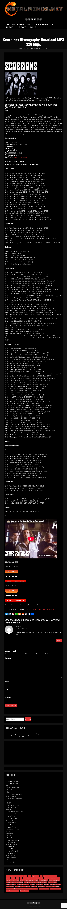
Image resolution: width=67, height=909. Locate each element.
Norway (7, 886)
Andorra (7, 876)
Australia (21, 876)
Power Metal (11, 838)
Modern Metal (11, 827)
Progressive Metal (13, 840)
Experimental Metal (13, 805)
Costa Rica (13, 878)
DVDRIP (9, 803)
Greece (26, 880)
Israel (19, 882)
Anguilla (12, 876)
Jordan (28, 882)
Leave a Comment (43, 48)
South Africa (17, 888)
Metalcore (10, 825)
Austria (25, 876)
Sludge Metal (11, 842)
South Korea (22, 888)
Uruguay (22, 890)
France (17, 880)
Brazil (41, 876)
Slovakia (7, 888)
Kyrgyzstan (44, 882)
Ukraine (59, 888)
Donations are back (42, 24)
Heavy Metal (11, 816)
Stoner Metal (11, 849)
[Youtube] (35, 19)
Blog (8, 792)
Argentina (16, 876)
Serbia (53, 886)
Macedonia (19, 884)
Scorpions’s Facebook (20, 157)
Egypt (49, 878)
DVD (8, 801)
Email (7, 689)
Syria (40, 888)
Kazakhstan (33, 882)
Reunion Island (34, 886)
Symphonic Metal (12, 851)
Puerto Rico (27, 886)
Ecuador (45, 878)
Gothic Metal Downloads (15, 812)
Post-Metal (10, 836)
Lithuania (8, 884)
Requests (30, 24)
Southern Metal (12, 844)
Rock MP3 (33, 27)
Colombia (8, 878)
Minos (34, 48)
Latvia (49, 882)
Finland (13, 880)
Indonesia (57, 880)
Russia (43, 886)
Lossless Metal (22, 27)
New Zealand (52, 884)
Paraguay (12, 886)
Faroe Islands (8, 880)
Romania (40, 886)
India (54, 880)
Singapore (57, 886)
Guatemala (31, 880)
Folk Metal (10, 809)
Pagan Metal (11, 833)
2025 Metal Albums (13, 781)
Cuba (21, 878)
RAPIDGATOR (11, 571)
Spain (27, 888)
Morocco (37, 884)
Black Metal (10, 790)
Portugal (23, 886)
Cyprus (24, 878)
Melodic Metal (11, 822)
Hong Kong (41, 880)
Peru (16, 886)
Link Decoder (9, 27)
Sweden (30, 888)
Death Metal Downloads (14, 794)
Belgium (33, 876)
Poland (19, 886)
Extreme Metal (11, 807)
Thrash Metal (11, 853)
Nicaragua (58, 884)
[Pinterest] (32, 19)
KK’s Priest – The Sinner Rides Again (42, 609)
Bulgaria (45, 876)
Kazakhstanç (39, 882)
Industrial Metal (12, 818)
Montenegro (32, 884)
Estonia (58, 878)
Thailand (47, 888)
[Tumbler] (38, 19)
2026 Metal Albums (13, 783)
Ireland (16, 882)
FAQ (53, 24)
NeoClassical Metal (13, 829)
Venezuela (26, 890)
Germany (22, 880)
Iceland (50, 880)
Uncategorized (11, 855)
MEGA (9, 581)
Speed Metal (11, 847)
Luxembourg (13, 884)
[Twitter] (29, 19)
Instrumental (11, 820)
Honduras (36, 880)
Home (7, 24)
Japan (25, 882)
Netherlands (46, 884)
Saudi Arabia (48, 886)
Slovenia (12, 888)
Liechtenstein (54, 882)
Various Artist (11, 857)
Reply (59, 640)
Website (8, 697)
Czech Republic (30, 878)
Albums (9, 785)
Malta (28, 884)
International (8, 882)
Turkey (55, 888)
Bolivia (37, 876)
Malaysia (24, 884)
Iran (13, 882)
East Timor (41, 878)
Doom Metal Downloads (14, 798)
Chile (52, 876)
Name (7, 681)
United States (16, 890)
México (41, 884)
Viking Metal (11, 862)
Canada (49, 876)
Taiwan (43, 888)
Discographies (11, 796)
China (55, 876)
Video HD (10, 860)
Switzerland (35, 888)
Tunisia (51, 888)
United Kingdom (9, 890)
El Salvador (53, 878)
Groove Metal (11, 814)
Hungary (46, 880)
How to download (18, 24)
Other (9, 831)
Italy (22, 882)
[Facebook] (26, 19)
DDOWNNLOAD (19, 581)
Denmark (36, 878)
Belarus (29, 876)
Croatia (17, 878)
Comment (8, 658)
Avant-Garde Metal (13, 787)
